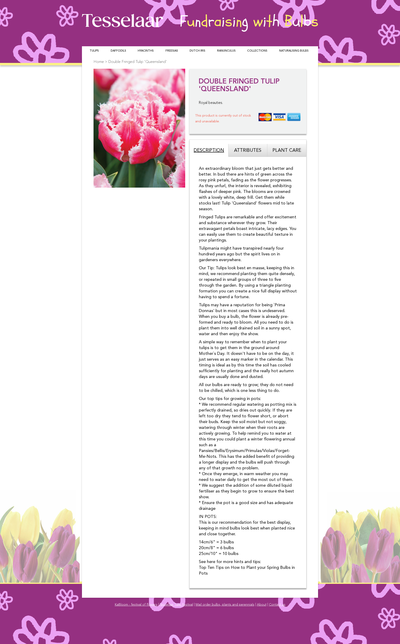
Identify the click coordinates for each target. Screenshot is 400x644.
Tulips (94, 51)
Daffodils (118, 51)
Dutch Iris (197, 51)
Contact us (277, 604)
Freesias (172, 51)
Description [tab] (209, 150)
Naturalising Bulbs (294, 51)
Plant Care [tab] (286, 150)
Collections (257, 51)
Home (99, 62)
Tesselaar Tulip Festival (176, 604)
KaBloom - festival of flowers (136, 604)
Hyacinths (146, 51)
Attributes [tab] (247, 150)
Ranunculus (226, 51)
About (261, 604)
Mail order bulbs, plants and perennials (225, 604)
